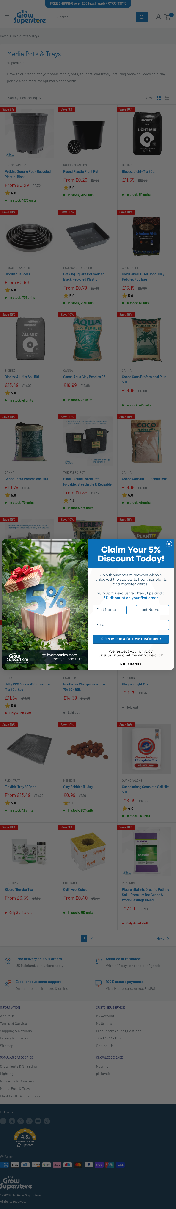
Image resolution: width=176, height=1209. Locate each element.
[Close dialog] (169, 544)
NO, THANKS (131, 664)
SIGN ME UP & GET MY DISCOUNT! (131, 639)
